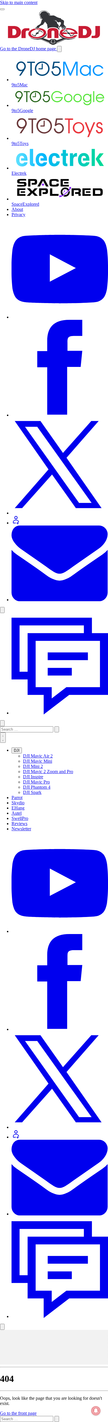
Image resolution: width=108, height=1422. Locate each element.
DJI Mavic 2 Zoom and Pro (48, 771)
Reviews (19, 823)
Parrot (17, 797)
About (17, 209)
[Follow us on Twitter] (60, 931)
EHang (18, 807)
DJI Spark (32, 792)
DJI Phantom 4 (36, 787)
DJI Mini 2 (33, 766)
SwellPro (20, 818)
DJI (17, 750)
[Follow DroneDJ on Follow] (16, 1137)
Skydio (18, 802)
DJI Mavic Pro (36, 781)
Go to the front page (18, 1413)
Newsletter (21, 828)
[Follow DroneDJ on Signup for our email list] (60, 1213)
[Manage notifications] (96, 1410)
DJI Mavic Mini (37, 761)
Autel (17, 813)
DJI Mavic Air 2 (38, 755)
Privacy (18, 214)
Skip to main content (18, 2)
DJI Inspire (33, 776)
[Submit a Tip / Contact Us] (60, 712)
